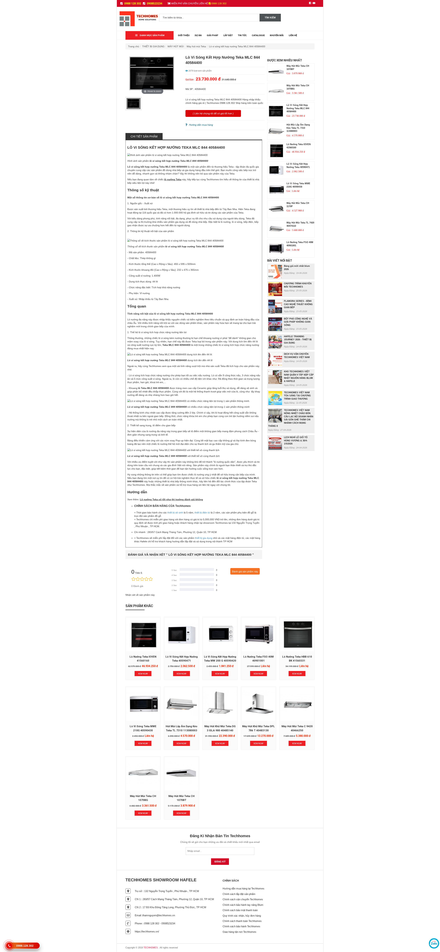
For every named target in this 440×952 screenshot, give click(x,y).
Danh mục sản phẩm (151, 35)
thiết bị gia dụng (203, 538)
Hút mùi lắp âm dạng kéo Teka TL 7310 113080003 (298, 127)
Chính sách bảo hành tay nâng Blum (243, 904)
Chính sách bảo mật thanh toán (240, 910)
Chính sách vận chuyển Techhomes (243, 899)
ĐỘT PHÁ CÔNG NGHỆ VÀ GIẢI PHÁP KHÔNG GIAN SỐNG (298, 321)
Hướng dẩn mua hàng (201, 124)
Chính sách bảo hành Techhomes (241, 926)
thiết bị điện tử (202, 512)
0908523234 (154, 3)
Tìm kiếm (270, 17)
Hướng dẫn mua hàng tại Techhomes (243, 888)
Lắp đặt (228, 35)
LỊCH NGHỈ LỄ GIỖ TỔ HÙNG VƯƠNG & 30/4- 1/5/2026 (295, 440)
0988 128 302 (132, 3)
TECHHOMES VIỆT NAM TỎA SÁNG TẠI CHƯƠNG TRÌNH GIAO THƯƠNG (297, 395)
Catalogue (258, 35)
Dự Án (198, 35)
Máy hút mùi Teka (196, 46)
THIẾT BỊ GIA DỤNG (153, 46)
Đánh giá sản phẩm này (245, 571)
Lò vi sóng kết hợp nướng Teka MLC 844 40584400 (237, 46)
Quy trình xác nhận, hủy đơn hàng (242, 915)
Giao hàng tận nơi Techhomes (239, 931)
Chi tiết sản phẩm (144, 136)
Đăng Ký (220, 861)
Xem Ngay (143, 674)
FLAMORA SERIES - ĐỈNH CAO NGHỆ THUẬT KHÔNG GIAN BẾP (298, 304)
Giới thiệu (184, 35)
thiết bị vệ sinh (175, 512)
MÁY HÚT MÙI (176, 46)
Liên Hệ (293, 35)
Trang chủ (133, 46)
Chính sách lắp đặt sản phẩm (239, 894)
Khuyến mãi (277, 35)
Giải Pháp (212, 35)
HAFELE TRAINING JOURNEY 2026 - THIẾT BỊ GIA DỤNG (298, 339)
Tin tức (242, 35)
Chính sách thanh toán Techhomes (242, 921)
